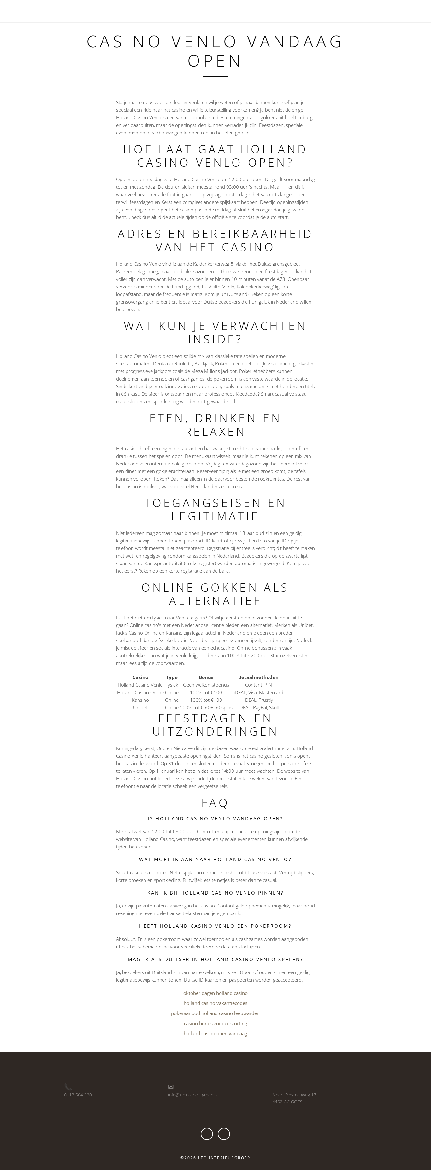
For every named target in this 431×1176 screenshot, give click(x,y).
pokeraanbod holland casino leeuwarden (215, 1013)
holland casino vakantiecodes (215, 1003)
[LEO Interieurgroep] (37, 10)
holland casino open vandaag (215, 1033)
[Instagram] (224, 1134)
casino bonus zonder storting (215, 1023)
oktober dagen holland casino (215, 993)
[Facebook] (207, 1134)
